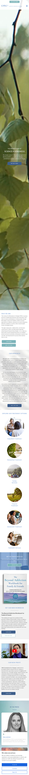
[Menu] (27, 6)
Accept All (14, 764)
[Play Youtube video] (14, 651)
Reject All (14, 772)
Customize (14, 768)
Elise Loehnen (7, 737)
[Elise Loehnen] (14, 722)
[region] (14, 763)
